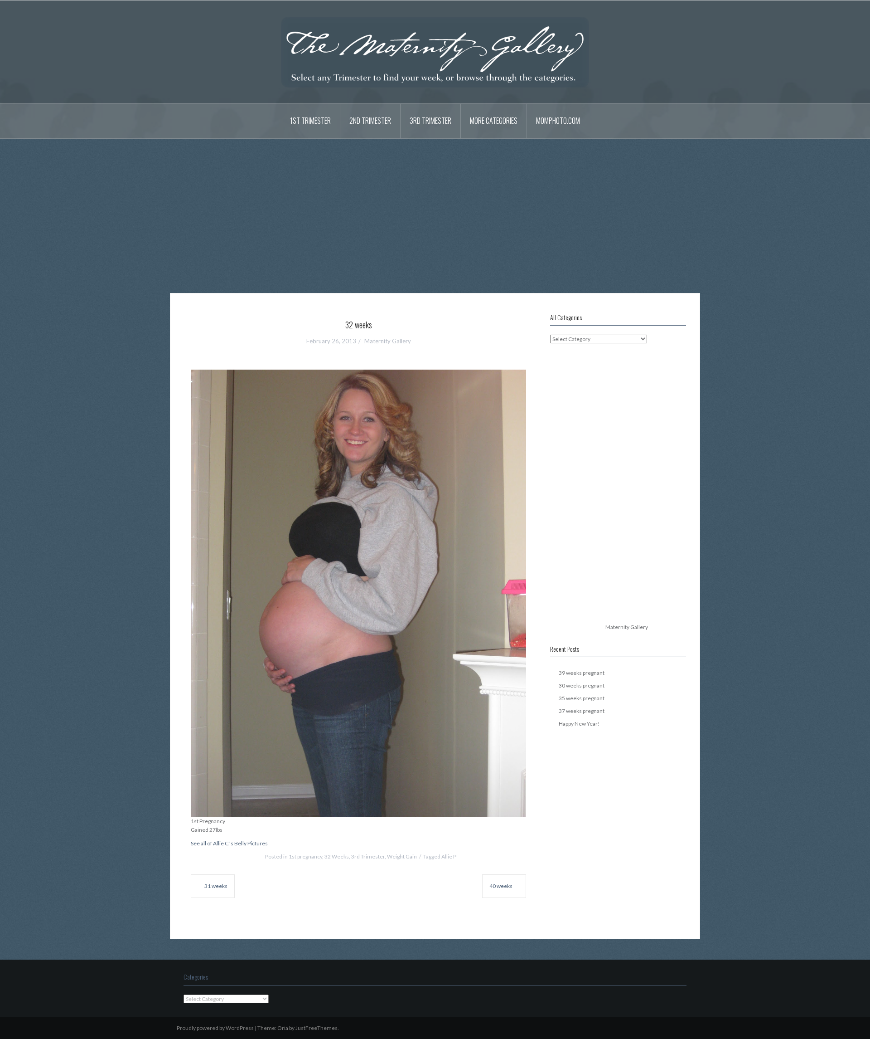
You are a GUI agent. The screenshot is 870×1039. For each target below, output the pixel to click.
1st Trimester (310, 120)
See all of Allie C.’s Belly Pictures (229, 843)
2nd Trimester (370, 120)
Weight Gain (402, 856)
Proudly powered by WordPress (215, 1027)
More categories (493, 120)
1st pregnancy (305, 856)
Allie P (448, 856)
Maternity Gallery (387, 341)
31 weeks (215, 886)
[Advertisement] (435, 209)
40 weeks (500, 886)
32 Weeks (336, 856)
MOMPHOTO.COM (558, 120)
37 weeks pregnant (581, 710)
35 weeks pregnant (581, 698)
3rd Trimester (430, 120)
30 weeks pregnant (581, 685)
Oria (282, 1027)
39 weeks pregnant (581, 672)
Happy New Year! (579, 723)
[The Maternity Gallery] (435, 51)
